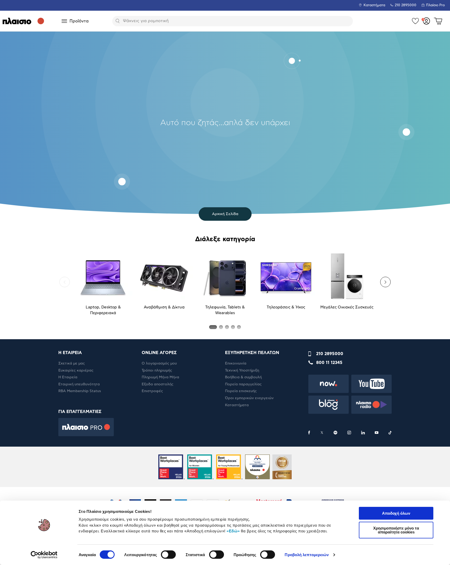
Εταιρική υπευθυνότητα (79, 384)
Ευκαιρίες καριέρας (75, 370)
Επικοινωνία (235, 363)
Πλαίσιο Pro (435, 5)
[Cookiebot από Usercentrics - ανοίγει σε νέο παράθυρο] (44, 555)
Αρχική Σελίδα (225, 214)
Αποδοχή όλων (396, 513)
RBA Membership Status (79, 391)
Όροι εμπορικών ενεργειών (249, 398)
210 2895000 (329, 354)
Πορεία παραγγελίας (243, 384)
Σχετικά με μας (71, 363)
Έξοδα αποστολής (157, 384)
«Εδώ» (233, 531)
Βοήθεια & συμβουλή (243, 377)
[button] (64, 282)
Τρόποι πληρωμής (157, 370)
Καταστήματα (374, 5)
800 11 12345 (329, 363)
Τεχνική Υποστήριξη (242, 370)
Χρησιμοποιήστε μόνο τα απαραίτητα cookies (396, 530)
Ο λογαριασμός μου (159, 363)
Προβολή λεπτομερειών (307, 554)
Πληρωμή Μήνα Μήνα (160, 377)
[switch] (168, 554)
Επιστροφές (152, 391)
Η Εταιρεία (67, 377)
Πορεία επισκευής (241, 391)
